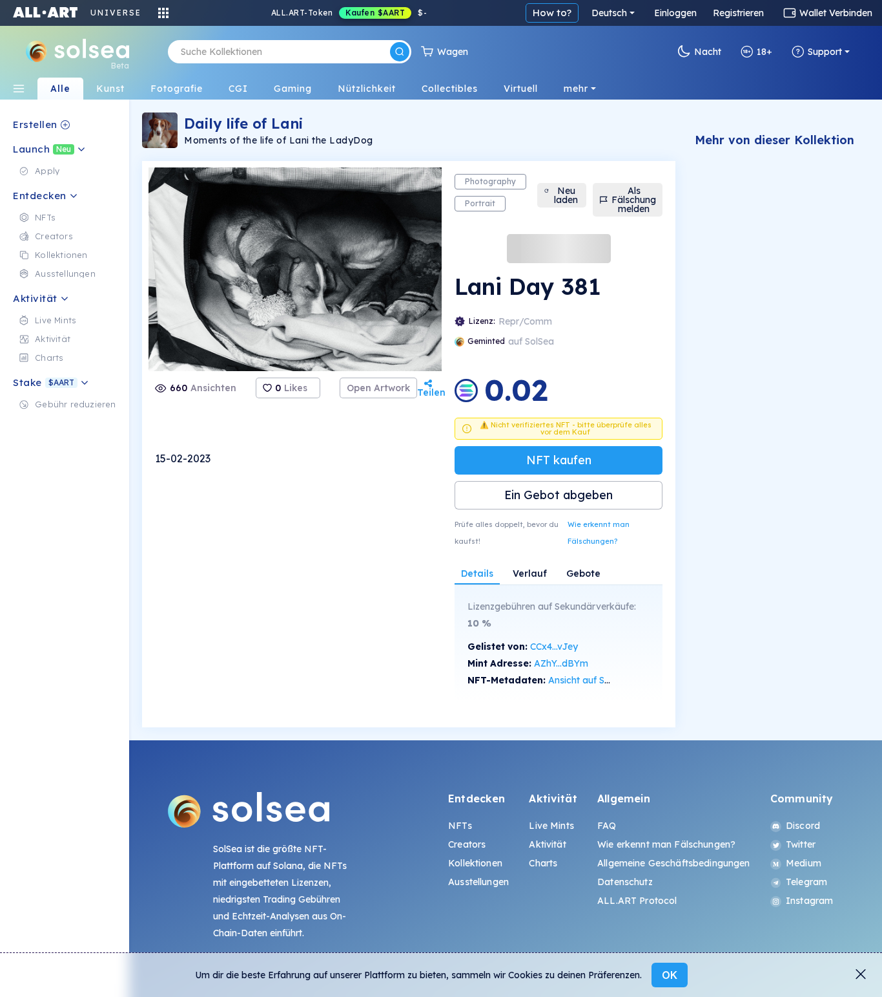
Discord (803, 825)
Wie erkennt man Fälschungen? (599, 533)
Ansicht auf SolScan (590, 680)
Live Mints (551, 825)
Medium (803, 863)
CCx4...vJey (554, 646)
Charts (543, 863)
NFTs (460, 825)
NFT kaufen (558, 460)
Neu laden (566, 195)
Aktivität (547, 844)
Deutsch (609, 13)
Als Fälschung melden (633, 200)
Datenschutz (625, 882)
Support (825, 52)
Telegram (806, 882)
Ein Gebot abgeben (558, 495)
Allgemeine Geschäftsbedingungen (673, 863)
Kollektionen (475, 863)
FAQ (606, 825)
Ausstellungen (478, 882)
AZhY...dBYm (561, 663)
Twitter (800, 844)
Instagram (809, 900)
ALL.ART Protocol (637, 900)
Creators (467, 844)
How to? (552, 12)
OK (669, 975)
